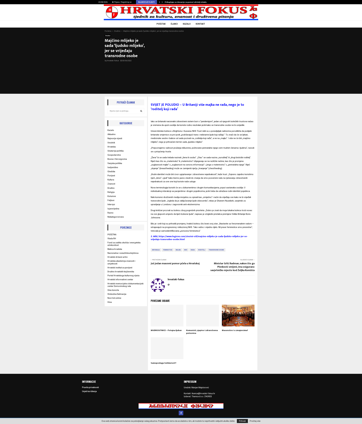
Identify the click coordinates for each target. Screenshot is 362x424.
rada (193, 250)
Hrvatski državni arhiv (117, 257)
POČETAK (161, 24)
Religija (111, 192)
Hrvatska (111, 147)
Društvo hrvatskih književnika (120, 271)
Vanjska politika (114, 163)
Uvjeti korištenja (89, 391)
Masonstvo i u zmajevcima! (235, 330)
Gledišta (111, 171)
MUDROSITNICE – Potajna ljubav (166, 330)
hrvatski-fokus (113, 61)
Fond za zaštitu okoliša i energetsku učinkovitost (124, 243)
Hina (109, 302)
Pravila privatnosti (90, 387)
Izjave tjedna (113, 209)
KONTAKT (200, 24)
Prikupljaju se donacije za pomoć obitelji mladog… (187, 2)
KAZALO (187, 24)
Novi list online (114, 298)
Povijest (111, 175)
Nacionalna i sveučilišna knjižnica (122, 253)
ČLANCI (174, 24)
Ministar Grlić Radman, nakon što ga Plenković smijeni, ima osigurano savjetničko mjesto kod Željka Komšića (232, 266)
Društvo (107, 35)
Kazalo (110, 130)
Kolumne (111, 196)
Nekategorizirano (115, 217)
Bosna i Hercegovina (117, 159)
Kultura (110, 180)
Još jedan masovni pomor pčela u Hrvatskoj (175, 263)
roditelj (201, 250)
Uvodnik (111, 143)
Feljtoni (110, 200)
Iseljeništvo (112, 167)
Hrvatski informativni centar (120, 279)
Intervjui (111, 204)
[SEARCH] (141, 111)
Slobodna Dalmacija (116, 294)
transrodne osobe (216, 250)
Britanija (156, 250)
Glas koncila (113, 290)
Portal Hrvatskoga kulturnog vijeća (123, 275)
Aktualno (111, 134)
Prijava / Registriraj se (123, 2)
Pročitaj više (255, 421)
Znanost (111, 184)
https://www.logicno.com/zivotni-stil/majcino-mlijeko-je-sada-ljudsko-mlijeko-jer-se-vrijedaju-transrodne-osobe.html (199, 238)
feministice (167, 250)
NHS (185, 250)
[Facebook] (181, 413)
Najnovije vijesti (114, 138)
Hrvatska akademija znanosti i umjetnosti (121, 262)
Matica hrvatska (114, 249)
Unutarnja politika (115, 151)
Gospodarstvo (114, 155)
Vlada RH (111, 238)
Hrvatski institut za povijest (119, 268)
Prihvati (242, 421)
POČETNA (111, 234)
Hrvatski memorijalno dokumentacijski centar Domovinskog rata (125, 284)
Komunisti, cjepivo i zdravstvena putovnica (202, 332)
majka (178, 250)
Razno (110, 213)
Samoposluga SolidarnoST (163, 363)
